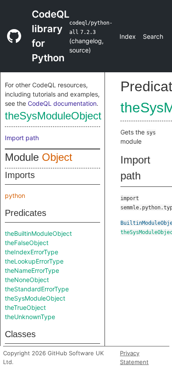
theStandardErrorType (37, 289)
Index (128, 36)
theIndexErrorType (31, 252)
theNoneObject (27, 279)
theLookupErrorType (34, 261)
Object (57, 157)
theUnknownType (30, 316)
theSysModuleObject (53, 116)
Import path (22, 137)
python (15, 195)
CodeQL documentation (62, 103)
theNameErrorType (32, 270)
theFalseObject (27, 242)
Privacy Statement (134, 357)
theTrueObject (25, 307)
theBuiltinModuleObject (38, 233)
